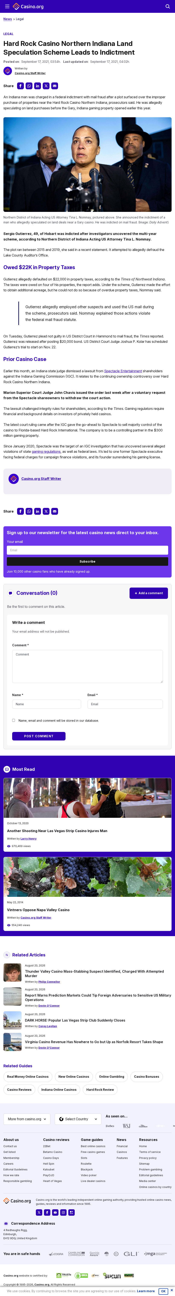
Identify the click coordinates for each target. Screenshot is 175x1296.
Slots (84, 1158)
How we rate (11, 1175)
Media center (147, 1181)
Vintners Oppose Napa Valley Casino (38, 910)
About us (11, 1140)
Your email (15, 542)
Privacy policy (148, 1158)
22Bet (46, 1146)
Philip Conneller (49, 981)
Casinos (122, 1152)
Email (93, 695)
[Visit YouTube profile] (55, 1212)
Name (17, 695)
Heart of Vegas (52, 1181)
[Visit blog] (71, 1212)
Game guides (92, 1140)
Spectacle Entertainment (123, 371)
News (7, 19)
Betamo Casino (52, 1152)
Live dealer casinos (93, 1181)
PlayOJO (48, 1175)
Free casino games (93, 1152)
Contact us (10, 1146)
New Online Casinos (73, 1076)
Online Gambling (111, 1076)
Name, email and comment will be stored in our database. (59, 720)
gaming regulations (46, 451)
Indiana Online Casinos (59, 1089)
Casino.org (41, 1284)
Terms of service (150, 1152)
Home (143, 1146)
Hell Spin (48, 1163)
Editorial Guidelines (15, 1169)
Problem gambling (150, 1169)
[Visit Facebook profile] (47, 1212)
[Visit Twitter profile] (39, 1212)
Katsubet (48, 1169)
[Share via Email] (54, 85)
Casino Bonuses (146, 1076)
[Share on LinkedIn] (37, 85)
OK (163, 1291)
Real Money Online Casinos (28, 1076)
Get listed (9, 1152)
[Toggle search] (168, 6)
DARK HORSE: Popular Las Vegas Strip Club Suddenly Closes (75, 1020)
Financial (122, 1146)
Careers (8, 1163)
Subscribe (87, 561)
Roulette (86, 1163)
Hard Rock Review (100, 1089)
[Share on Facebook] (20, 85)
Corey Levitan (47, 1026)
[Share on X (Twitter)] (46, 85)
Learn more (146, 1291)
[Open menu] (7, 6)
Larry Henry (28, 838)
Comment (20, 645)
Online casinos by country (155, 1187)
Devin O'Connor (49, 1005)
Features (122, 1158)
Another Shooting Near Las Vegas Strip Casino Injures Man (57, 831)
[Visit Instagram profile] (63, 1212)
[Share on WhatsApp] (29, 85)
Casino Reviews (19, 1089)
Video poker (88, 1175)
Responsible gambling (17, 1181)
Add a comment (149, 593)
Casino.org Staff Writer (30, 73)
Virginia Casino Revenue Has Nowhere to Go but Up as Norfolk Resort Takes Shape (94, 1042)
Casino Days (51, 1158)
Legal (20, 19)
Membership (11, 1158)
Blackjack (87, 1169)
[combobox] (26, 1119)
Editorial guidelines (151, 1175)
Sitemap (144, 1163)
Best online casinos (93, 1146)
